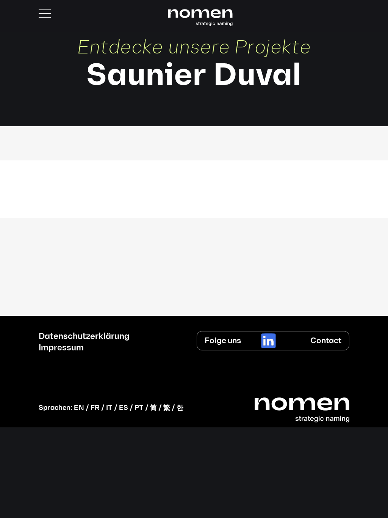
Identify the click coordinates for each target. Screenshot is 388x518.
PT (139, 407)
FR (95, 407)
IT (109, 407)
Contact (325, 341)
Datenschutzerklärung (84, 337)
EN (79, 407)
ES (123, 407)
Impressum (61, 348)
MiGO (194, 174)
